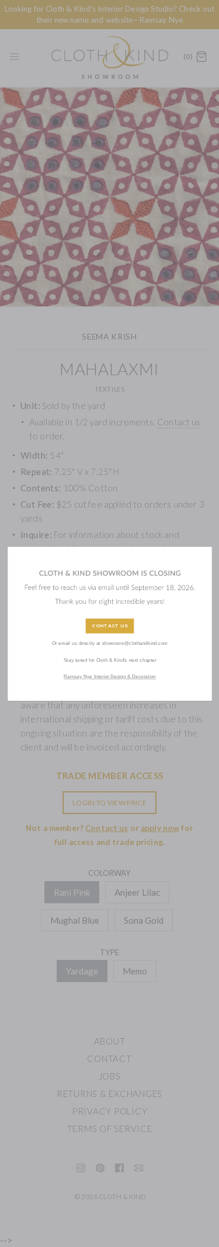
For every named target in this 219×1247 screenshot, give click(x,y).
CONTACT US (110, 626)
